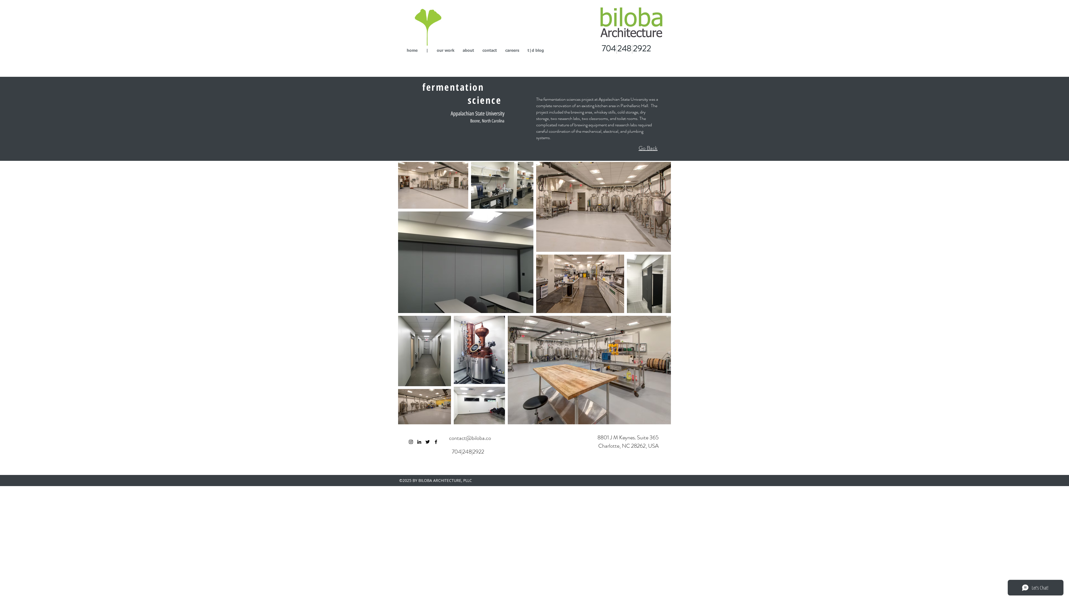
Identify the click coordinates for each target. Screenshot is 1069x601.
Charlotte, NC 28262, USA (628, 446)
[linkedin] (419, 442)
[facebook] (436, 442)
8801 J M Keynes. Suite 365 (628, 437)
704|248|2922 (468, 452)
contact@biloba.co (470, 438)
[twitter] (427, 442)
